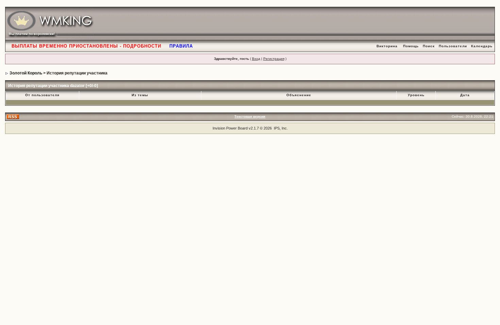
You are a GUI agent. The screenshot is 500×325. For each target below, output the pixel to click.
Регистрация (273, 59)
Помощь (411, 46)
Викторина (387, 46)
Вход (256, 59)
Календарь (482, 46)
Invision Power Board (230, 128)
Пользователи (453, 46)
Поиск (429, 46)
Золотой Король (26, 73)
